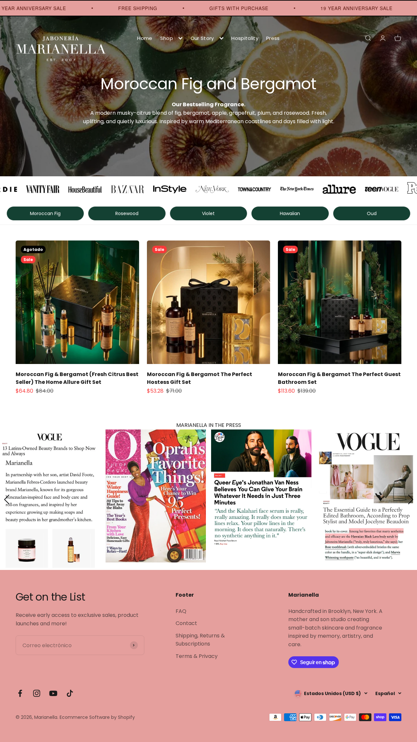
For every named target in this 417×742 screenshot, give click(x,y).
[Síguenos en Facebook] (20, 693)
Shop (166, 38)
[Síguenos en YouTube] (53, 693)
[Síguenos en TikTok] (69, 693)
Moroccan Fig (45, 213)
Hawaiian (290, 213)
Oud (372, 213)
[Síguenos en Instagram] (36, 693)
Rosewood (126, 213)
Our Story (202, 38)
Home (144, 38)
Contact (186, 623)
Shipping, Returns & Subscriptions (200, 640)
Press (273, 38)
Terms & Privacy (197, 656)
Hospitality (244, 38)
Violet (208, 213)
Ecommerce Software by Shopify (97, 717)
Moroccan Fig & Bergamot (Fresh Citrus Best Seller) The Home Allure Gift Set (77, 378)
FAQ (181, 611)
